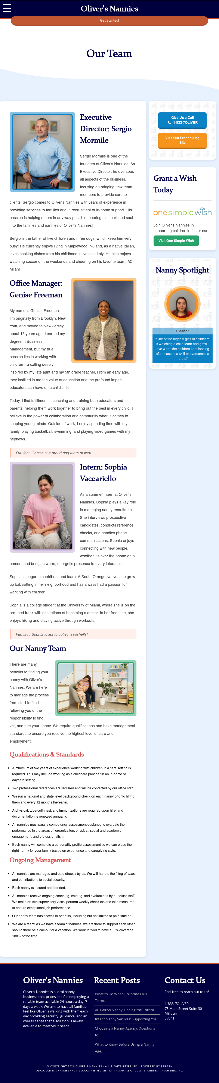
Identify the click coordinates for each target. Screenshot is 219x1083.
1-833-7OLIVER (177, 1003)
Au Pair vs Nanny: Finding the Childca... (125, 1010)
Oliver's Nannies (109, 9)
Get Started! (109, 20)
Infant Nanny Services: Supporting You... (127, 1019)
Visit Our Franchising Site (182, 140)
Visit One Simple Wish (176, 240)
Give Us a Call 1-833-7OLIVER (184, 120)
